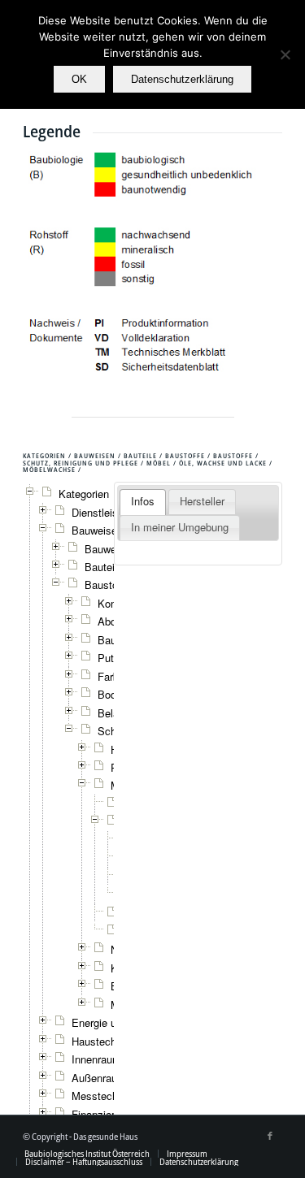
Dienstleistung (105, 512)
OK (79, 79)
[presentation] (142, 502)
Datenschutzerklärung (182, 79)
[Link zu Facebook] (270, 1136)
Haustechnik (101, 1041)
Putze (111, 657)
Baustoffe (107, 584)
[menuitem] (87, 1154)
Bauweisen (110, 549)
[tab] (143, 502)
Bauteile (104, 566)
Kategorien (84, 493)
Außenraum (99, 1077)
